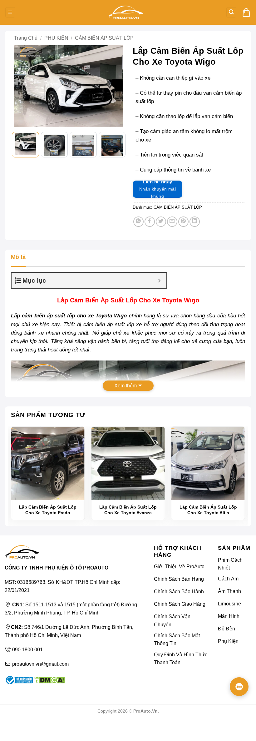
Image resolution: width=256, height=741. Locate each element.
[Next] (115, 86)
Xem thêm (125, 385)
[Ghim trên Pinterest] (183, 221)
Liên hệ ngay (157, 189)
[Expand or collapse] (159, 280)
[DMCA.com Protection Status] (49, 679)
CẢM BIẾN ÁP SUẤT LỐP (104, 38)
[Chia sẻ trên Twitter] (161, 221)
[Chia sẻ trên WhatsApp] (138, 221)
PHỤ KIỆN (56, 38)
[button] (10, 12)
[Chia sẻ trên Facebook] (150, 221)
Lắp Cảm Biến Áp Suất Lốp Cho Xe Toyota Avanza (128, 510)
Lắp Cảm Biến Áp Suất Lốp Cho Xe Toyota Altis (208, 510)
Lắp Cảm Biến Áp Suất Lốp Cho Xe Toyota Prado (47, 510)
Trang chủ (25, 38)
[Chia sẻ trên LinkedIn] (195, 221)
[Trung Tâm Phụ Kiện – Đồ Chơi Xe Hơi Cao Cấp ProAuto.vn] (126, 12)
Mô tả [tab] (18, 257)
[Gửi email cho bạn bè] (172, 221)
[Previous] (22, 86)
